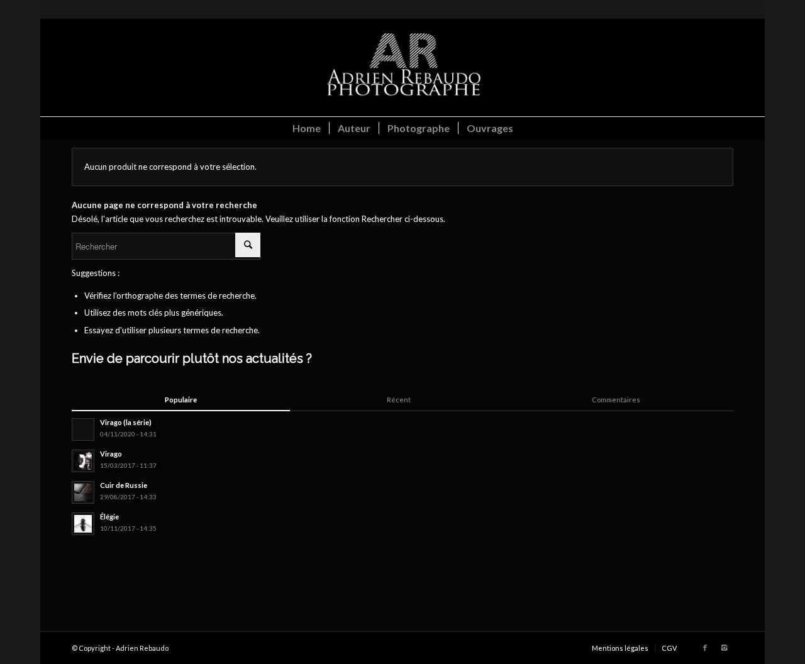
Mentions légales (620, 648)
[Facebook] (705, 647)
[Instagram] (723, 647)
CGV (669, 648)
